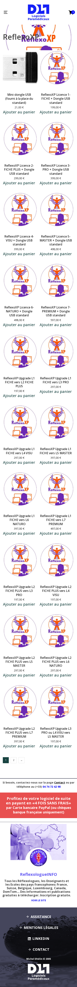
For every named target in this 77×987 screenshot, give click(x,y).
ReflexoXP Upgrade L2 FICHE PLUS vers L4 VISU (55, 591)
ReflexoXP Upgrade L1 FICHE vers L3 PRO (55, 380)
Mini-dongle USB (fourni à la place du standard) (19, 99)
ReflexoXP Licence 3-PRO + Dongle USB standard (55, 169)
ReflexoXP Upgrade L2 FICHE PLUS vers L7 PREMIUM (19, 733)
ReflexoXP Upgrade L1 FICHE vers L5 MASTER (56, 451)
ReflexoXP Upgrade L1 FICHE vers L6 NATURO (19, 520)
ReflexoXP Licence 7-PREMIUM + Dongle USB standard (55, 311)
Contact (59, 782)
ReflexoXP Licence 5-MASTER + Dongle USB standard (56, 240)
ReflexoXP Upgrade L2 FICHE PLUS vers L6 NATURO (55, 662)
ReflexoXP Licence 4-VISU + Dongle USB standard (19, 240)
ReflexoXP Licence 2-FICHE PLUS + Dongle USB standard (19, 169)
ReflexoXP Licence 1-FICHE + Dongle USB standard (55, 99)
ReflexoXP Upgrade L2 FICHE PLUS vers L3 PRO (19, 591)
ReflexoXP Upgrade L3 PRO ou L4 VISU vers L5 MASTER (55, 733)
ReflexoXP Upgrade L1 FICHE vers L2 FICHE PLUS (19, 382)
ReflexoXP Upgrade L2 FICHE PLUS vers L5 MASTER (19, 662)
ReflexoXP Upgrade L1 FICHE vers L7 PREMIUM (55, 520)
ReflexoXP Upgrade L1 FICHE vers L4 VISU (19, 451)
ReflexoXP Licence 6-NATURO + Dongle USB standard (19, 311)
